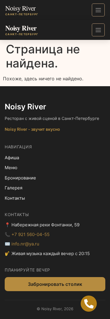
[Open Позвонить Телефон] (89, 304)
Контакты (15, 198)
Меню (11, 167)
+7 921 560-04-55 (30, 234)
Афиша (12, 157)
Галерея (13, 188)
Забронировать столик (55, 284)
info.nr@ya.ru (25, 244)
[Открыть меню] (98, 10)
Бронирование (20, 178)
